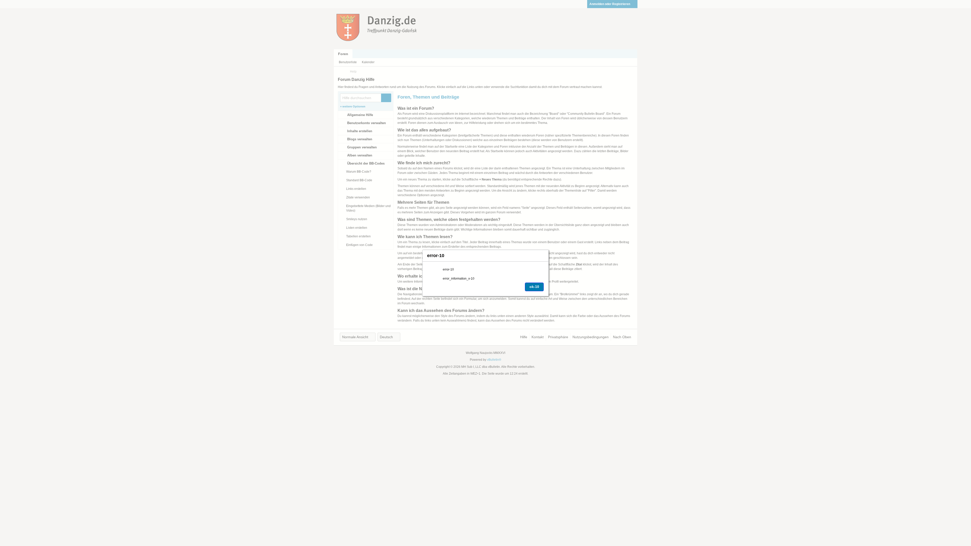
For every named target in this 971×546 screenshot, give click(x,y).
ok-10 (534, 287)
